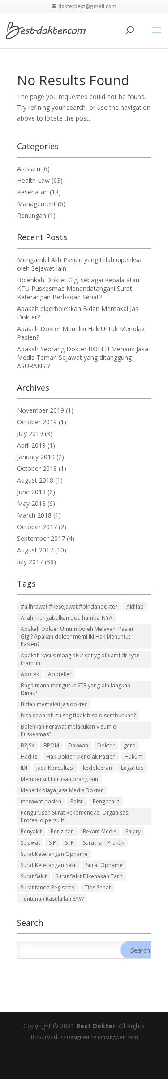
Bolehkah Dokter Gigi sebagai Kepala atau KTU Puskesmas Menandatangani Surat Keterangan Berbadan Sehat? (78, 288)
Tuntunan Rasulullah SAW (52, 898)
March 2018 (34, 515)
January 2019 (36, 457)
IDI (24, 768)
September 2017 (41, 538)
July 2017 (30, 561)
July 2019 (30, 433)
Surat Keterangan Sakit (49, 865)
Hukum (133, 756)
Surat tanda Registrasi (48, 887)
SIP (52, 842)
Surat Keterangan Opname (54, 854)
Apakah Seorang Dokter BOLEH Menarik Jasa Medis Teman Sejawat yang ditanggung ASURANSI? (82, 357)
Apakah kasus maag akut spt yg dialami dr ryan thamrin (80, 659)
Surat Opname (104, 865)
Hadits (29, 756)
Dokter (106, 745)
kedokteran (97, 768)
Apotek (30, 674)
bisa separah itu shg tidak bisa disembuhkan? (78, 715)
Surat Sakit (34, 876)
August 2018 (35, 480)
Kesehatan (32, 192)
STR (69, 842)
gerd (130, 745)
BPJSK (27, 745)
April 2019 (31, 445)
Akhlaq (135, 606)
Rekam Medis (99, 831)
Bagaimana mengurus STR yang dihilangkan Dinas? (75, 689)
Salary (133, 831)
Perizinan (62, 831)
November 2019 (40, 410)
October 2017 (37, 526)
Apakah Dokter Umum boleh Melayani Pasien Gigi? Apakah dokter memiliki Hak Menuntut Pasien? (78, 636)
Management (36, 203)
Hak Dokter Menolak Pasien (81, 756)
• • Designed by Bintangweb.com (99, 1037)
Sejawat (30, 842)
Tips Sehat (98, 887)
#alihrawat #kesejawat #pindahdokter (69, 606)
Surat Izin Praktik (103, 842)
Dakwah (78, 745)
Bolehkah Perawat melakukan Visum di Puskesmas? (69, 730)
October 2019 (37, 422)
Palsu (77, 801)
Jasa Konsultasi (55, 768)
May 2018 (31, 503)
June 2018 (31, 492)
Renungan (31, 215)
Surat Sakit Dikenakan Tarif (89, 876)
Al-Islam (28, 168)
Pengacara (106, 801)
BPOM (51, 745)
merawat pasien (41, 801)
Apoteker (60, 674)
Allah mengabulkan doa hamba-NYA (66, 618)
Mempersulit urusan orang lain (59, 779)
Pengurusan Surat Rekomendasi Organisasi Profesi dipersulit (75, 816)
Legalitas (132, 768)
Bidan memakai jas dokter (54, 704)
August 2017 (35, 550)
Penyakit (31, 831)
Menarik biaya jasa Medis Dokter (62, 790)
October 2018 (37, 468)
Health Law (33, 180)
